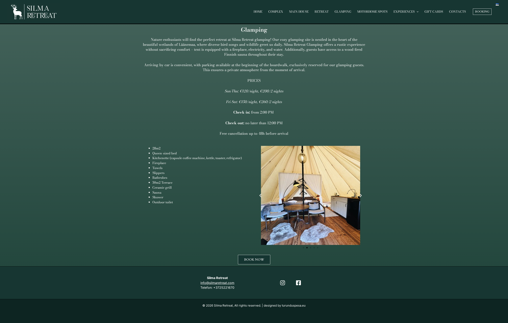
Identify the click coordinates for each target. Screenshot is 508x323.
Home (258, 11)
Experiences (404, 11)
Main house (299, 11)
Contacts (457, 11)
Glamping (343, 11)
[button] (482, 12)
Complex (275, 11)
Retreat (322, 11)
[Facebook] (298, 283)
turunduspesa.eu (294, 305)
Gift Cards (433, 11)
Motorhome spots (372, 11)
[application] (417, 11)
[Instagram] (282, 283)
